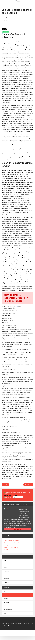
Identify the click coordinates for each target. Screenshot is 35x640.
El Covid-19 (6, 549)
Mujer (5, 560)
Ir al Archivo (17, 529)
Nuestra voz (6, 595)
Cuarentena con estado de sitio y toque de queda (16, 543)
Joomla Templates (6, 625)
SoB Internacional (8, 609)
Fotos (5, 613)
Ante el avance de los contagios (11, 540)
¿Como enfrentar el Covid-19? (11, 547)
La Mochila (6, 602)
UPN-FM (5, 567)
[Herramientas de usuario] (31, 17)
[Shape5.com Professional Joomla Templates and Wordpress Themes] (5, 621)
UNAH (5, 564)
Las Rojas (6, 598)
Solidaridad (6, 582)
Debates (6, 575)
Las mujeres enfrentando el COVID (12, 545)
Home (5, 591)
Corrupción (6, 578)
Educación (6, 571)
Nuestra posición (11, 19)
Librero (5, 606)
